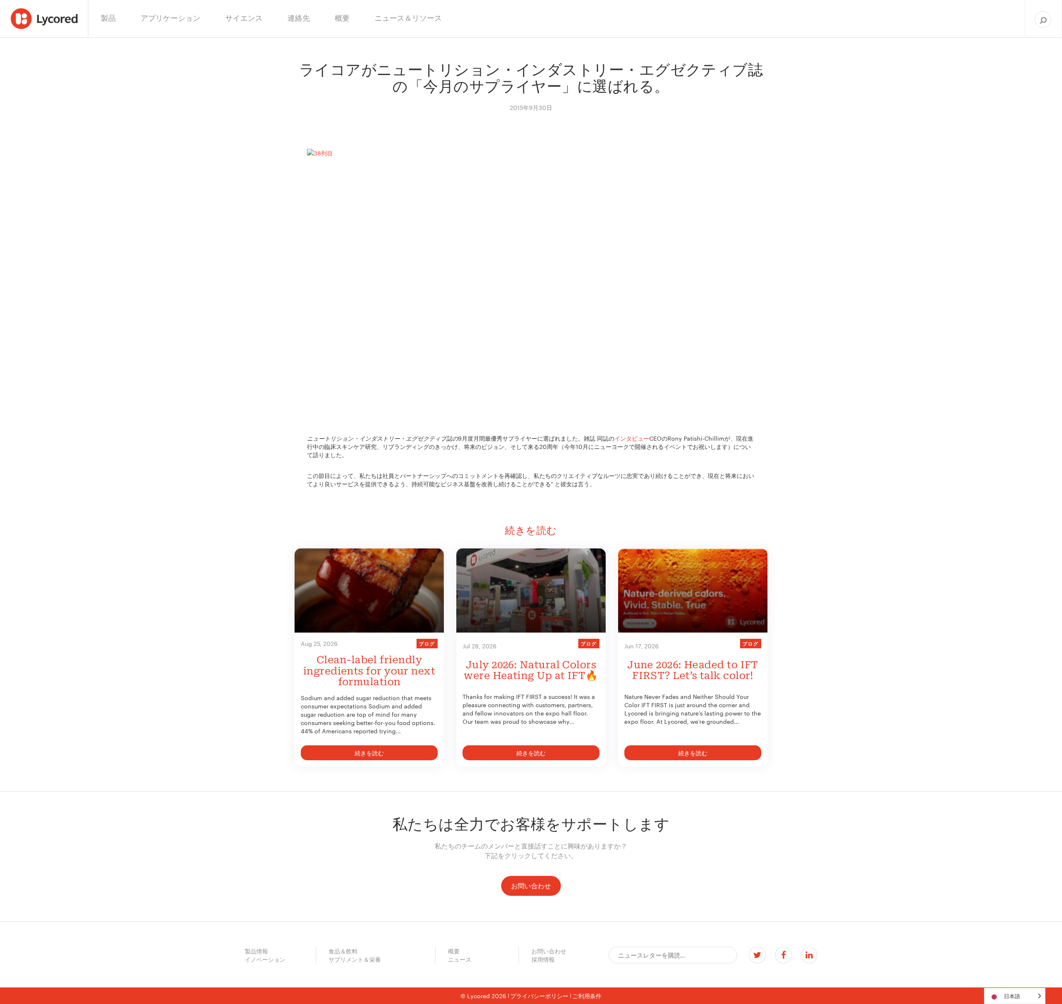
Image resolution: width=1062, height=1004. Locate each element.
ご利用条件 (587, 996)
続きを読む (369, 753)
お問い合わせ (531, 885)
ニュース (459, 959)
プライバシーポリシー (539, 996)
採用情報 (543, 959)
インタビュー (631, 438)
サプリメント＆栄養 (355, 959)
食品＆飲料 (343, 951)
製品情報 (256, 951)
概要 (454, 951)
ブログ (427, 643)
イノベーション (265, 959)
